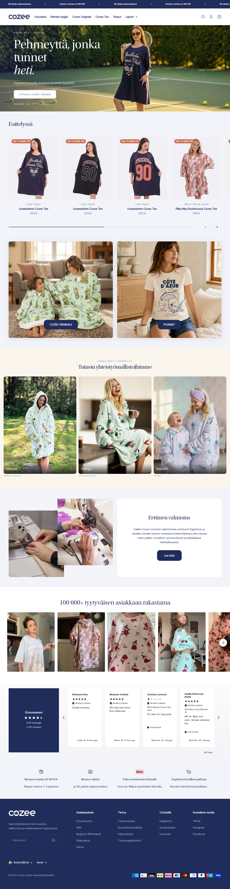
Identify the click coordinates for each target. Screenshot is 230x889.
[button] (63, 717)
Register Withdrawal (88, 834)
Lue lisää (169, 555)
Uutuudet (165, 834)
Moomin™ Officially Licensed (196, 204)
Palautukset (83, 840)
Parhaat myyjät (59, 16)
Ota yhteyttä (84, 821)
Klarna (80, 847)
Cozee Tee (102, 16)
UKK (78, 827)
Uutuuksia (40, 16)
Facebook (199, 834)
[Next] (223, 643)
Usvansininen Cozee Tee (33, 208)
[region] (141, 718)
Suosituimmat (168, 827)
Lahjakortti (166, 821)
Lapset (130, 16)
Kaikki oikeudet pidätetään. (40, 875)
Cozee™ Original (34, 204)
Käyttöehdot (125, 834)
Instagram (198, 827)
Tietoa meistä (126, 821)
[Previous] (7, 643)
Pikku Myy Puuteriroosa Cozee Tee (196, 208)
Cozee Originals (81, 16)
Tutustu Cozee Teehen (35, 94)
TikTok (197, 821)
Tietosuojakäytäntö (129, 840)
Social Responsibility (130, 827)
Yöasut (117, 16)
